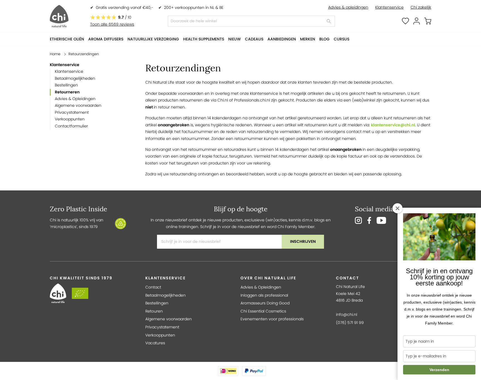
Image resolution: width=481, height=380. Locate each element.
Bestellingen (66, 85)
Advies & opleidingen (348, 7)
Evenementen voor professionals (272, 319)
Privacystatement (72, 112)
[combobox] (251, 21)
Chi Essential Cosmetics (263, 311)
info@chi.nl (346, 314)
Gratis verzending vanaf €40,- (124, 7)
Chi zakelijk (421, 7)
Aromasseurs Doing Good (264, 303)
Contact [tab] (347, 278)
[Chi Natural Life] (59, 16)
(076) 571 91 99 (350, 322)
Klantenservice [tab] (165, 278)
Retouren (154, 311)
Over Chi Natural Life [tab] (268, 278)
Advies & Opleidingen (75, 98)
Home (55, 54)
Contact (153, 287)
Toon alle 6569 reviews (112, 24)
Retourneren (67, 92)
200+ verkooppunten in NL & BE (194, 7)
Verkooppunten (70, 119)
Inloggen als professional (264, 295)
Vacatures (155, 343)
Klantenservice (389, 7)
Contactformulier (71, 126)
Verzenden (439, 369)
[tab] (91, 65)
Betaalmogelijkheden (75, 78)
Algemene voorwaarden (78, 105)
